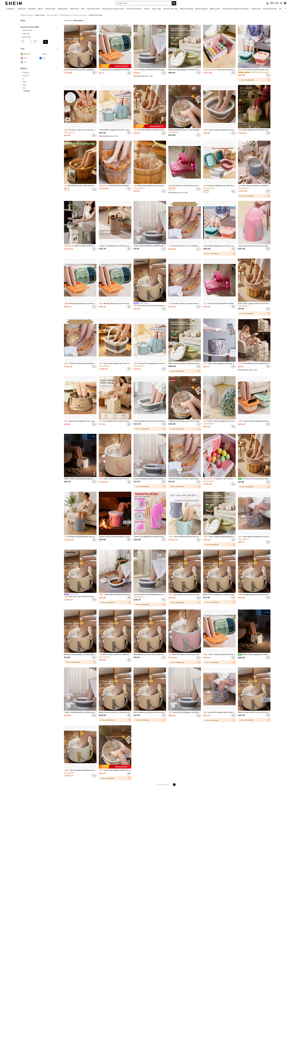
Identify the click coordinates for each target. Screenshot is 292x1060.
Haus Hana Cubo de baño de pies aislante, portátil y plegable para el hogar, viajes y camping (150, 305)
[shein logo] (13, 3)
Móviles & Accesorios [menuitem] (270, 9)
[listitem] (80, 53)
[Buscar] (174, 3)
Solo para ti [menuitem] (21, 9)
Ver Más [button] (27, 91)
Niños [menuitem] (83, 9)
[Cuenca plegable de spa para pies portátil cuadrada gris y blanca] (150, 397)
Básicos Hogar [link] (52, 15)
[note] (115, 66)
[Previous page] (171, 784)
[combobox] (75, 20)
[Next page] (177, 784)
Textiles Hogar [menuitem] (256, 9)
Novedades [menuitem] (31, 9)
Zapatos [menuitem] (147, 9)
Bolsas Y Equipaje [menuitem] (201, 9)
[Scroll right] (285, 8)
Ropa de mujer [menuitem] (50, 9)
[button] (281, 3)
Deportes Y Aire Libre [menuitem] (170, 9)
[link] (272, 3)
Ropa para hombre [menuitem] (93, 9)
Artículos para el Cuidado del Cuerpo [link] (73, 15)
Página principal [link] (27, 15)
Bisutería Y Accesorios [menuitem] (134, 9)
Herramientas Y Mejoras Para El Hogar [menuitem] (235, 9)
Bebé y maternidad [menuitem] (186, 9)
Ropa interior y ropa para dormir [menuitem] (113, 9)
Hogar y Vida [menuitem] (156, 9)
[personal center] (267, 3)
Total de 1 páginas (162, 784)
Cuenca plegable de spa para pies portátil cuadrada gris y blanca (150, 421)
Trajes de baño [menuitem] (62, 9)
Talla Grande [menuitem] (74, 9)
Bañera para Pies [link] (96, 15)
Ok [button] (45, 42)
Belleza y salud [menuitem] (215, 9)
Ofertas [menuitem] (40, 9)
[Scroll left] (282, 8)
